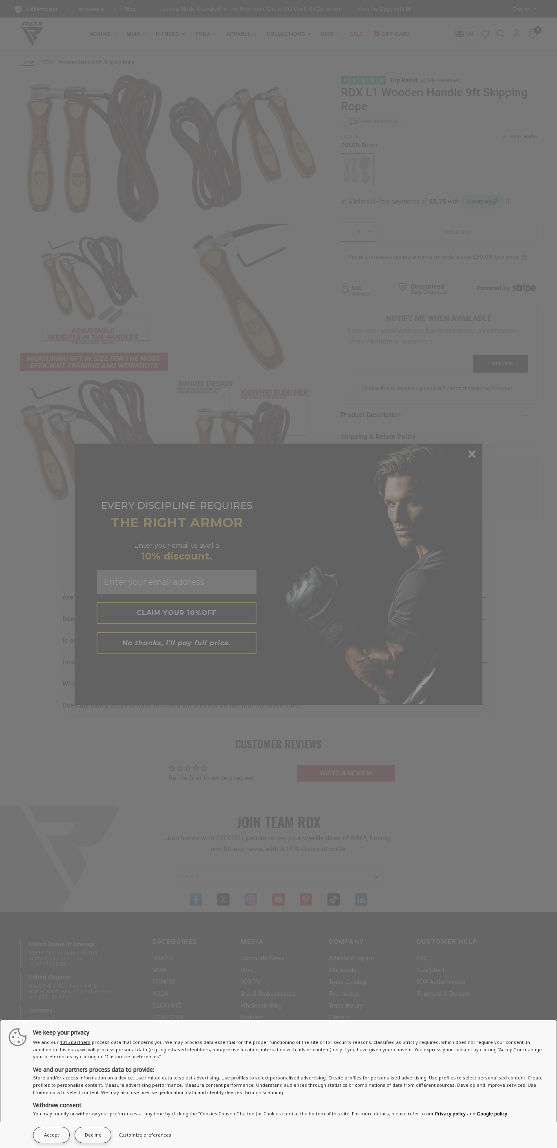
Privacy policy (450, 1113)
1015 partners (75, 1042)
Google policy (492, 1113)
